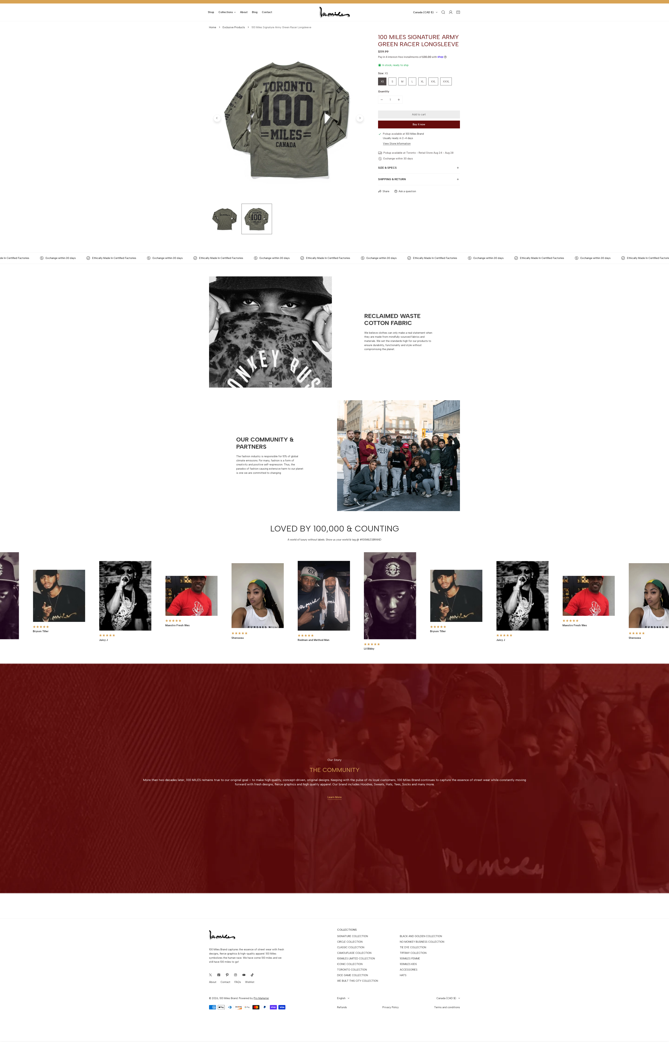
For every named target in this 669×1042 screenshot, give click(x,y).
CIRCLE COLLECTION (350, 941)
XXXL (446, 81)
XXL (433, 81)
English (341, 998)
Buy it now (419, 124)
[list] (288, 118)
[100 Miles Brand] (334, 12)
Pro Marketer (261, 998)
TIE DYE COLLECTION (413, 947)
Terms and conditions (447, 1007)
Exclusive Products (234, 27)
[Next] (360, 118)
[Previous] (217, 118)
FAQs (237, 982)
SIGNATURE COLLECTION (352, 936)
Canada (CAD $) (423, 12)
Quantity (383, 91)
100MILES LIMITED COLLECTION (356, 958)
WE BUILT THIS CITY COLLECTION (357, 980)
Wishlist (249, 982)
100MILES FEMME (410, 958)
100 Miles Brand (229, 998)
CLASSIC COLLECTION (350, 947)
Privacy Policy (390, 1007)
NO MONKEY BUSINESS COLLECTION (422, 941)
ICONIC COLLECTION (350, 964)
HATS (403, 975)
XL (422, 81)
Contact (225, 982)
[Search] (443, 12)
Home (212, 27)
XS (382, 81)
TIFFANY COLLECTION (413, 953)
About (212, 982)
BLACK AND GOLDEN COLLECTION (421, 936)
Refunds (342, 1007)
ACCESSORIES (408, 969)
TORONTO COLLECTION (352, 969)
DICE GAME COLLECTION (352, 975)
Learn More (335, 797)
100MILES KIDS (408, 964)
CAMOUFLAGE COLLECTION (354, 953)
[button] (458, 12)
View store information (397, 143)
